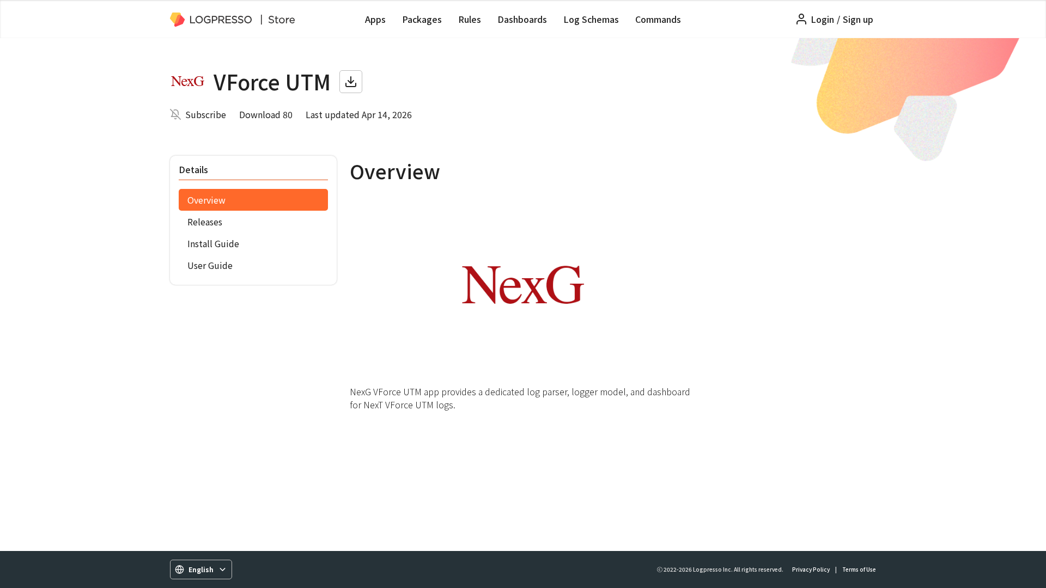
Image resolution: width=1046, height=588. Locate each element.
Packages (422, 19)
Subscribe (205, 114)
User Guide (210, 265)
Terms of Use (859, 569)
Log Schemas (591, 19)
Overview (206, 199)
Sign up (858, 19)
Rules (469, 19)
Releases (204, 221)
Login (822, 19)
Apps (375, 19)
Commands (658, 19)
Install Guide (213, 243)
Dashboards (522, 19)
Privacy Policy (811, 569)
